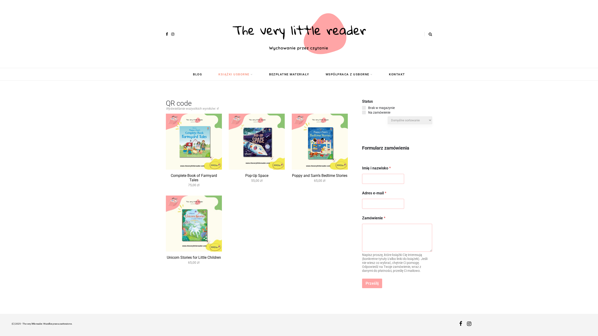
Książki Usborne (233, 74)
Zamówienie (373, 218)
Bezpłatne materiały (289, 74)
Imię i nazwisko (376, 168)
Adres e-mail (374, 193)
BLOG (197, 74)
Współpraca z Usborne (347, 74)
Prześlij (372, 283)
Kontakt (397, 74)
